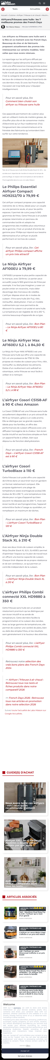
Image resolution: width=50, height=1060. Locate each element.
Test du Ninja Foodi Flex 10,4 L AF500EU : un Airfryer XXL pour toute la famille (32, 972)
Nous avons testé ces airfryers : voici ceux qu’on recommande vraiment (24, 805)
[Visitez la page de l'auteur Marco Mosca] (3, 28)
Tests (14, 9)
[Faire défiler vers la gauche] (3, 9)
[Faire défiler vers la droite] (47, 9)
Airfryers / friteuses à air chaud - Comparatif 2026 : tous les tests (21, 883)
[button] (38, 3)
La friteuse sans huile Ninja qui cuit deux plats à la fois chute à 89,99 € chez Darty (31, 992)
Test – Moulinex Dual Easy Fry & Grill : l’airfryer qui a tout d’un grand (32, 914)
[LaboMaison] (8, 3)
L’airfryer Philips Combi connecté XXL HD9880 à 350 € (25, 646)
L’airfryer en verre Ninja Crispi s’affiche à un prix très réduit (32, 933)
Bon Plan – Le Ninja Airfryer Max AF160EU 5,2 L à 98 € (25, 387)
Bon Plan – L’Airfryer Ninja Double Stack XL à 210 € (25, 579)
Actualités (35, 9)
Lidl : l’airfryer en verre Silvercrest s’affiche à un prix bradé (32, 953)
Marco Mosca (14, 27)
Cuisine (12, 15)
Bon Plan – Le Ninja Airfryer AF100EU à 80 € (25, 327)
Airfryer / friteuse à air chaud (28, 15)
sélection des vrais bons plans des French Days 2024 (24, 664)
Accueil (4, 15)
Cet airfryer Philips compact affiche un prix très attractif (23, 251)
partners (17, 1008)
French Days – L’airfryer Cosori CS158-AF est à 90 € (24, 453)
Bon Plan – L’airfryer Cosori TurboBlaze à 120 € (25, 522)
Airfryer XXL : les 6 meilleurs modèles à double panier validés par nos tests (23, 843)
